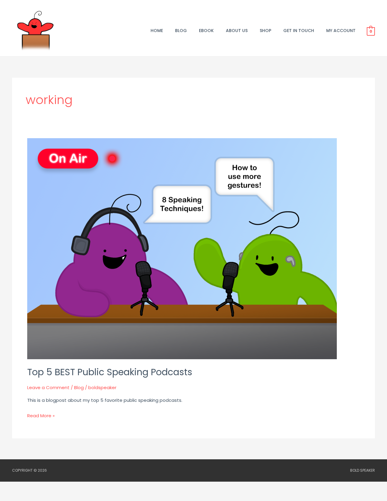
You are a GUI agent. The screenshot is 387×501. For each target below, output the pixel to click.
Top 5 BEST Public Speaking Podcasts (109, 372)
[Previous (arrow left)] (12, 497)
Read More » (41, 415)
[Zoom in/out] (12, 487)
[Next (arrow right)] (37, 497)
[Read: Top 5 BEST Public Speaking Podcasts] (182, 248)
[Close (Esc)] (88, 487)
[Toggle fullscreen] (37, 487)
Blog (79, 387)
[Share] (63, 487)
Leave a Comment (48, 387)
